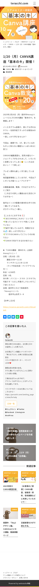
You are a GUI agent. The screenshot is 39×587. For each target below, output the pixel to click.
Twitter (21, 409)
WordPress (9, 415)
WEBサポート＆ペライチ (24, 69)
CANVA (8, 69)
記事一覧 (11, 403)
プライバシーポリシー (10, 578)
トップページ (7, 573)
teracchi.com (19, 3)
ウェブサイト (11, 409)
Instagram (21, 412)
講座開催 (9, 72)
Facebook (10, 412)
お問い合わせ (23, 578)
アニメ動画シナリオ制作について (14, 575)
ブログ (15, 573)
